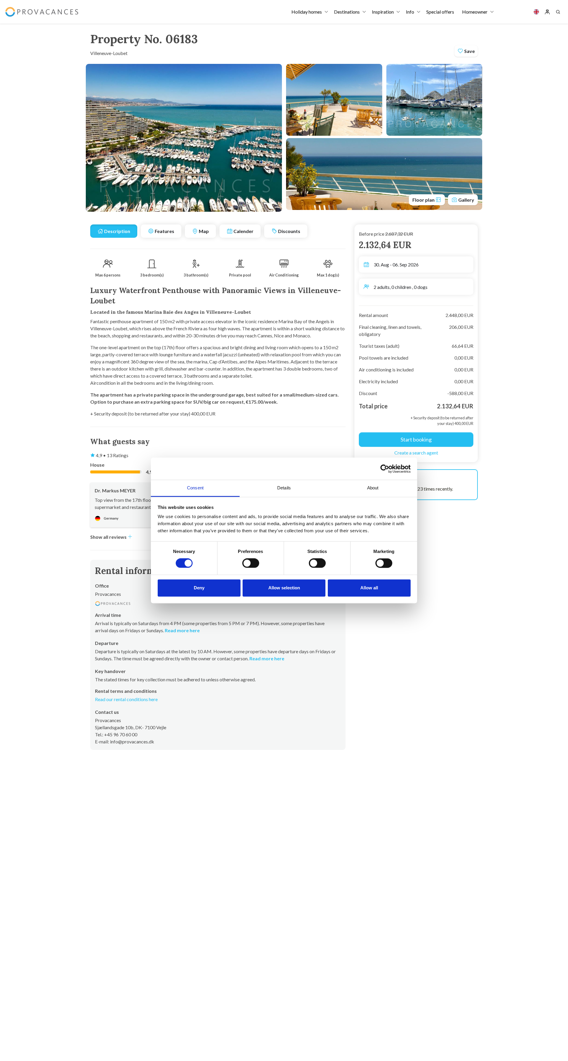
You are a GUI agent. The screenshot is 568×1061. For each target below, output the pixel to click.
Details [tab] (284, 487)
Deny (199, 587)
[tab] (113, 231)
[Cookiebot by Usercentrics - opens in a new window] (385, 468)
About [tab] (373, 487)
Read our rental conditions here (126, 699)
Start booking (416, 439)
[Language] (536, 12)
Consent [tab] (195, 487)
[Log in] (547, 12)
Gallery (465, 200)
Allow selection (284, 587)
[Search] (558, 12)
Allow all (369, 587)
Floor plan (423, 200)
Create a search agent (416, 452)
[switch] (250, 563)
